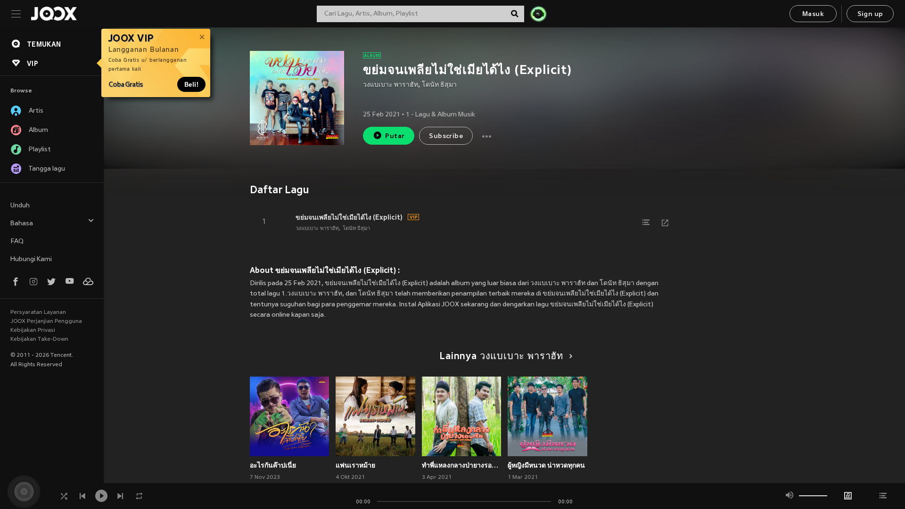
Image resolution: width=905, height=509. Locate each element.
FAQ (17, 241)
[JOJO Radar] (538, 13)
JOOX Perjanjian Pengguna (46, 321)
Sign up (870, 14)
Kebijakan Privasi (32, 330)
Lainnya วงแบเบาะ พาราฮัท (501, 357)
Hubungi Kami (31, 259)
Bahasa (21, 223)
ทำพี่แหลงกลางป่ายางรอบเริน (462, 465)
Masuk (813, 14)
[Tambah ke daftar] (646, 222)
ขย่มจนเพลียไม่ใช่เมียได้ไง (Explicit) (349, 217)
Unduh (20, 205)
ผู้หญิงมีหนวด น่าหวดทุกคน (546, 465)
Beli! (191, 84)
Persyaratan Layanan (38, 312)
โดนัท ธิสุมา (439, 85)
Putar (394, 136)
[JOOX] (53, 14)
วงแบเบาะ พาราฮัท (390, 85)
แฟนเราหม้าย (355, 465)
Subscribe (446, 136)
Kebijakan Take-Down (39, 339)
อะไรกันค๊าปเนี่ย (273, 465)
